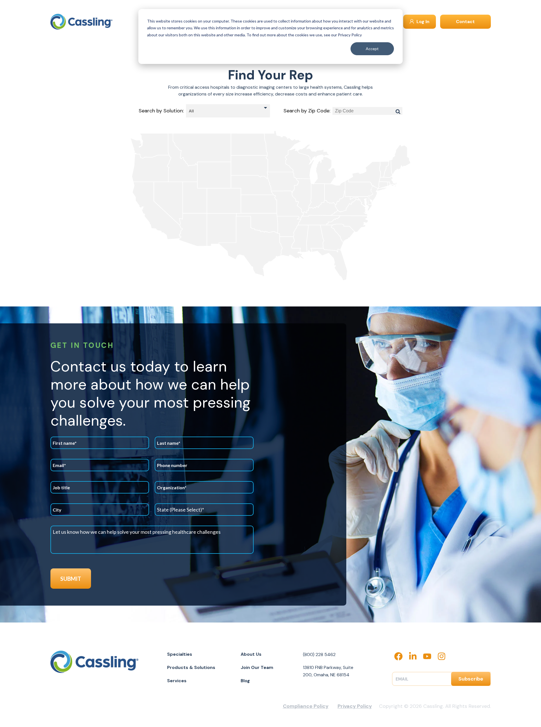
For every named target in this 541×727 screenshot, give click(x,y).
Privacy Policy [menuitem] (355, 706)
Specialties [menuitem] (179, 654)
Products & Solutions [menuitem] (191, 667)
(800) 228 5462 (319, 654)
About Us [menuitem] (251, 654)
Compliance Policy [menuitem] (306, 706)
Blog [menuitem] (245, 681)
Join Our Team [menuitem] (257, 667)
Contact (465, 22)
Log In (422, 22)
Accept (372, 48)
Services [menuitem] (177, 681)
